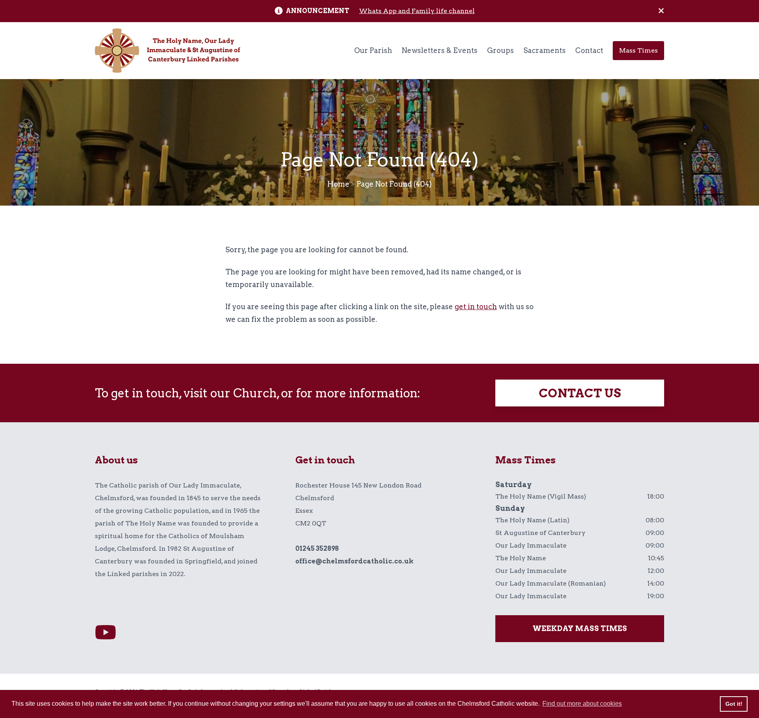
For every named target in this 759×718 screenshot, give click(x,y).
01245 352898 (317, 548)
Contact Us (580, 393)
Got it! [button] (733, 704)
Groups (500, 50)
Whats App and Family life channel (417, 11)
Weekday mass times (579, 628)
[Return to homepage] (167, 50)
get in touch (476, 306)
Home (338, 184)
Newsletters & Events (440, 50)
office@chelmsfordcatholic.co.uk (354, 561)
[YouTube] (105, 632)
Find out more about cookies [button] (582, 703)
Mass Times (638, 50)
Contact (589, 50)
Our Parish (373, 50)
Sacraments (544, 50)
